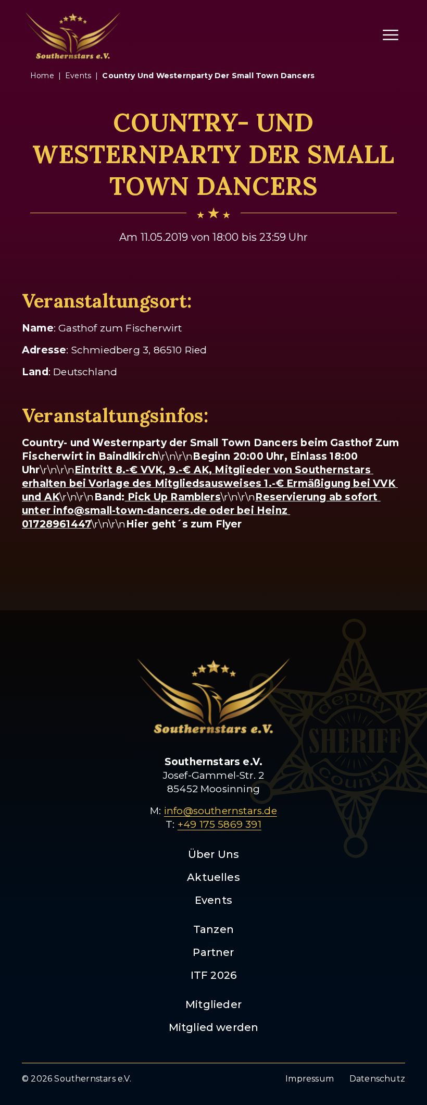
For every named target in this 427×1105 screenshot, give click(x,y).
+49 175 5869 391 (219, 824)
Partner (213, 952)
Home (42, 75)
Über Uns (214, 854)
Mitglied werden (214, 1027)
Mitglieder (213, 1004)
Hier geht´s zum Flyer (184, 524)
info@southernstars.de (220, 811)
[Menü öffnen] (390, 35)
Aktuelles (213, 877)
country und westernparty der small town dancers (208, 75)
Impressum (309, 1079)
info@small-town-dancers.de (130, 511)
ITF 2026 (214, 975)
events (78, 75)
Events (213, 900)
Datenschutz (377, 1079)
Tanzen (213, 929)
